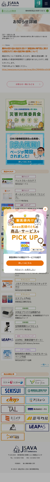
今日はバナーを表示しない (25, 270)
